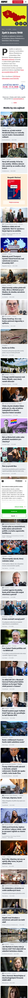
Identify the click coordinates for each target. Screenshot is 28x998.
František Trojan (14, 233)
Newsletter (6, 524)
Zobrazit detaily (19, 506)
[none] (25, 23)
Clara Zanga (5, 745)
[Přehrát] (20, 123)
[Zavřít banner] (25, 481)
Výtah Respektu (12, 403)
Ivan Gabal (4, 658)
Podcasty (6, 224)
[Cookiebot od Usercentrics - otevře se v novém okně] (16, 481)
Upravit (13, 516)
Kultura (4, 463)
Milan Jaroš (4, 355)
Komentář (6, 374)
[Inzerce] (14, 86)
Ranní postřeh (7, 316)
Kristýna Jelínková (6, 233)
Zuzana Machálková (7, 415)
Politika (4, 128)
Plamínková (12, 524)
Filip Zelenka (5, 568)
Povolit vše (14, 511)
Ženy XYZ (11, 824)
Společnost (4, 434)
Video (3, 29)
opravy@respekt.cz (18, 99)
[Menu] (26, 2)
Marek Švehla (5, 718)
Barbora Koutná (6, 473)
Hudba (3, 857)
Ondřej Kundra (5, 171)
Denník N (10, 954)
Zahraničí (4, 254)
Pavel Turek (4, 866)
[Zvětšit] (14, 16)
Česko (3, 159)
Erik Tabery (4, 626)
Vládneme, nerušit (13, 224)
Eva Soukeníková (6, 140)
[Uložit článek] (17, 23)
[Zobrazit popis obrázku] (21, 23)
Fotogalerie (4, 345)
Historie (4, 285)
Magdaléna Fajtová (6, 266)
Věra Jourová (5, 983)
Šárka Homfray (5, 326)
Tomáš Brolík (5, 689)
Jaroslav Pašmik (5, 43)
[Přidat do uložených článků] (24, 123)
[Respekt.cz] (4, 2)
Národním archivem (8, 59)
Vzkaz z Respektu (14, 795)
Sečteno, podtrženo (14, 885)
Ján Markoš (5, 954)
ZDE (14, 76)
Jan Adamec (5, 297)
